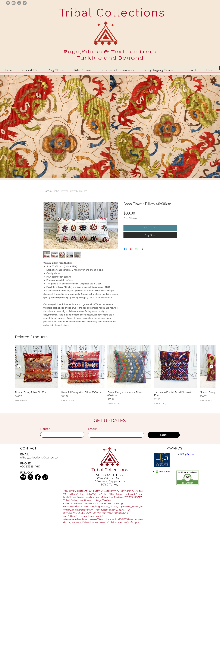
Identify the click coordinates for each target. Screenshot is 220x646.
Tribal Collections (110, 12)
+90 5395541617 (30, 466)
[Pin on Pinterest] (131, 249)
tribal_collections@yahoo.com (40, 457)
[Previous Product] (19, 366)
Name (45, 429)
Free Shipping (130, 218)
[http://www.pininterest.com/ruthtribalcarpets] (25, 3)
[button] (56, 70)
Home (47, 190)
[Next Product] (211, 366)
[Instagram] (30, 477)
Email (92, 429)
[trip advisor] (8, 3)
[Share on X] (142, 249)
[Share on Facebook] (125, 249)
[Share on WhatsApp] (137, 249)
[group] (115, 379)
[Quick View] (36, 366)
